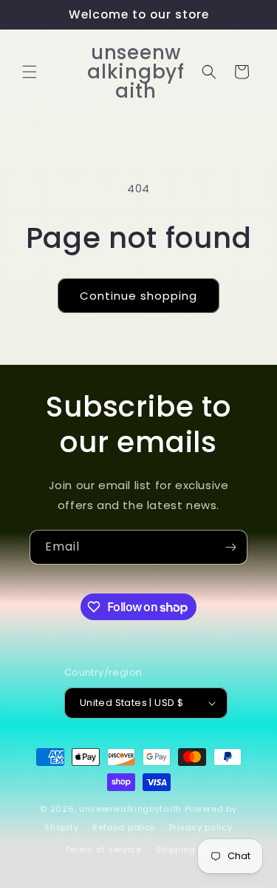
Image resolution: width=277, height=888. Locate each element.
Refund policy (123, 827)
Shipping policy (191, 849)
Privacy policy (201, 827)
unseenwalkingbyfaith (130, 809)
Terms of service (103, 849)
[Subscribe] (230, 547)
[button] (29, 72)
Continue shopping (138, 295)
